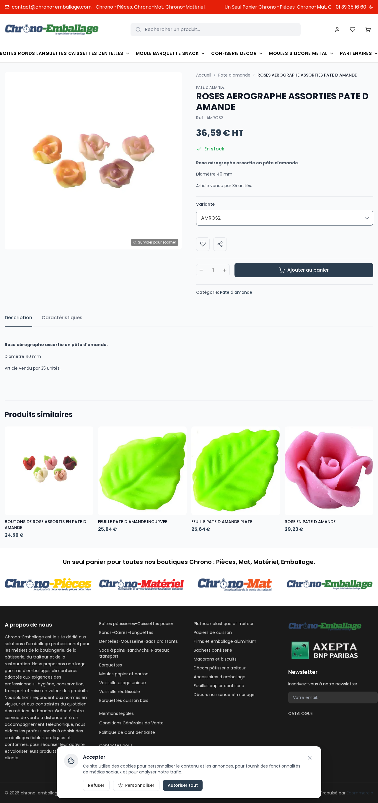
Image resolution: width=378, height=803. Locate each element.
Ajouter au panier (308, 270)
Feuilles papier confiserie (219, 686)
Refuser (96, 785)
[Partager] (220, 244)
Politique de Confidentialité (127, 732)
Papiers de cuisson (213, 632)
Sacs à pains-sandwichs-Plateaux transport (134, 653)
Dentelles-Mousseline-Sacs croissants (138, 641)
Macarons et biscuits (215, 659)
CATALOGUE (300, 713)
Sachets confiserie (213, 650)
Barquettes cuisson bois (123, 700)
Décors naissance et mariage (224, 694)
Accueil (203, 75)
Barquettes (110, 665)
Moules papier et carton (124, 674)
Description (18, 317)
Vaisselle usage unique (122, 683)
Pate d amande (234, 75)
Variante (205, 204)
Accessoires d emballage (219, 677)
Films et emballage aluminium (225, 641)
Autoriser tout (183, 785)
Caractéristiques (62, 317)
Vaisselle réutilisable (119, 692)
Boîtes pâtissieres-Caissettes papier (136, 624)
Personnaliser (139, 785)
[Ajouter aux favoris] (203, 244)
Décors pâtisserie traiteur (220, 668)
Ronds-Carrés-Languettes (126, 632)
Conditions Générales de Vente (131, 723)
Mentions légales (116, 713)
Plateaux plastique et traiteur (224, 624)
